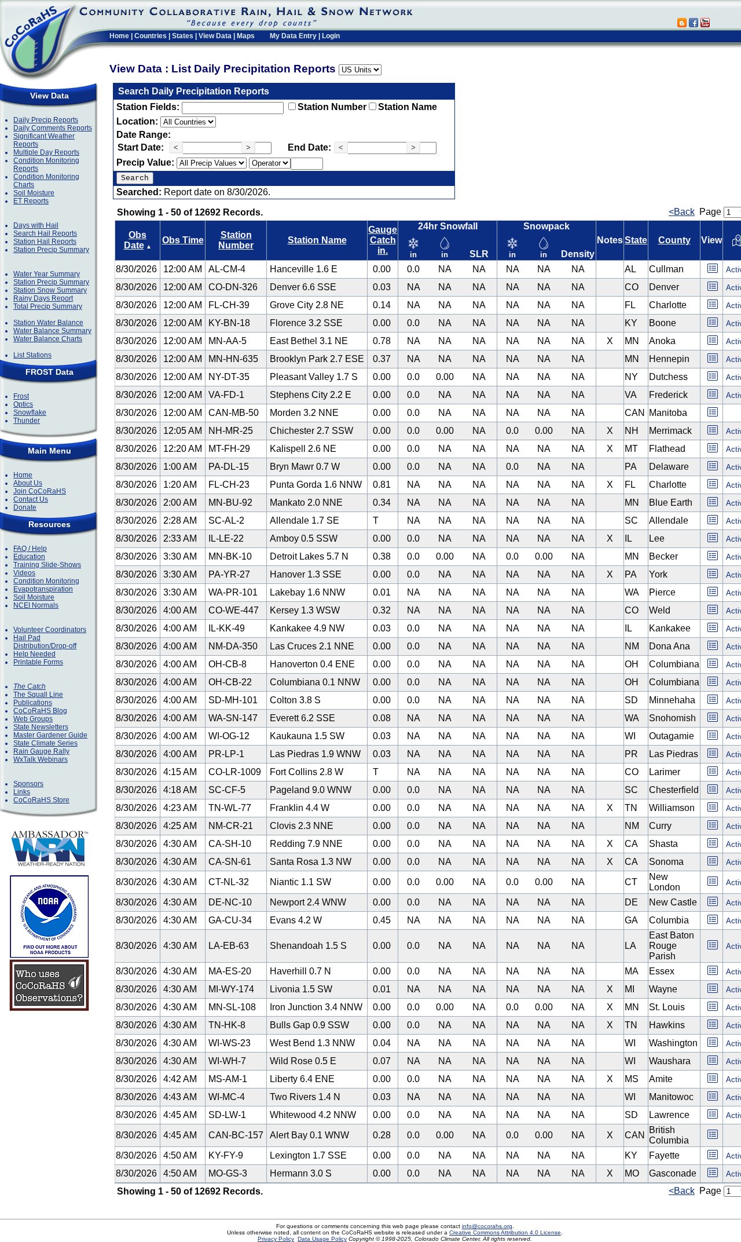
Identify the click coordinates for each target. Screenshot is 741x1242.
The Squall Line (38, 695)
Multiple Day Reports (46, 152)
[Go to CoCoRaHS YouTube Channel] (705, 24)
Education (29, 557)
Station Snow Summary (50, 290)
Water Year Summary (46, 274)
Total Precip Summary (47, 306)
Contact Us (30, 499)
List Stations (32, 355)
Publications (32, 703)
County (674, 240)
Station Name (407, 107)
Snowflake (29, 412)
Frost (21, 396)
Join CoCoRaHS (39, 491)
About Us (27, 483)
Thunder (26, 421)
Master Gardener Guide (50, 735)
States (182, 36)
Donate (24, 507)
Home (119, 36)
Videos (24, 573)
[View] (713, 272)
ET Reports (31, 201)
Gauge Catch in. (382, 240)
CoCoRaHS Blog (40, 711)
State (636, 240)
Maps (246, 36)
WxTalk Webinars (40, 759)
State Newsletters (40, 727)
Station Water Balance (48, 323)
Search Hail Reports (45, 233)
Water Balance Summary (52, 331)
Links (21, 792)
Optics (23, 404)
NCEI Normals (35, 605)
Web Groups (33, 719)
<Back (682, 212)
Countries (150, 36)
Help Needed (34, 654)
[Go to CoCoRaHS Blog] (682, 24)
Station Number (332, 107)
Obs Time (183, 240)
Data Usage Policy (322, 1239)
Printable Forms (38, 662)
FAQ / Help (30, 549)
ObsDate (135, 240)
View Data (215, 36)
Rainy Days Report (43, 298)
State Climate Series (45, 743)
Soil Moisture (33, 193)
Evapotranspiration (43, 589)
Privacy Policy (276, 1239)
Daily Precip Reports (45, 120)
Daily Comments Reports (52, 128)
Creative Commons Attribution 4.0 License (505, 1232)
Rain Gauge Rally (41, 751)
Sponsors (28, 784)
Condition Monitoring (46, 581)
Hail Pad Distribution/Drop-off (44, 642)
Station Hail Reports (44, 242)
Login (331, 36)
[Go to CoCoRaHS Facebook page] (693, 24)
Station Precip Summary (51, 250)
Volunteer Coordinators (49, 630)
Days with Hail (35, 225)
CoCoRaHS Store (41, 800)
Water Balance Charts (47, 339)
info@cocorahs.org (487, 1226)
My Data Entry (293, 36)
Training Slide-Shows (47, 565)
